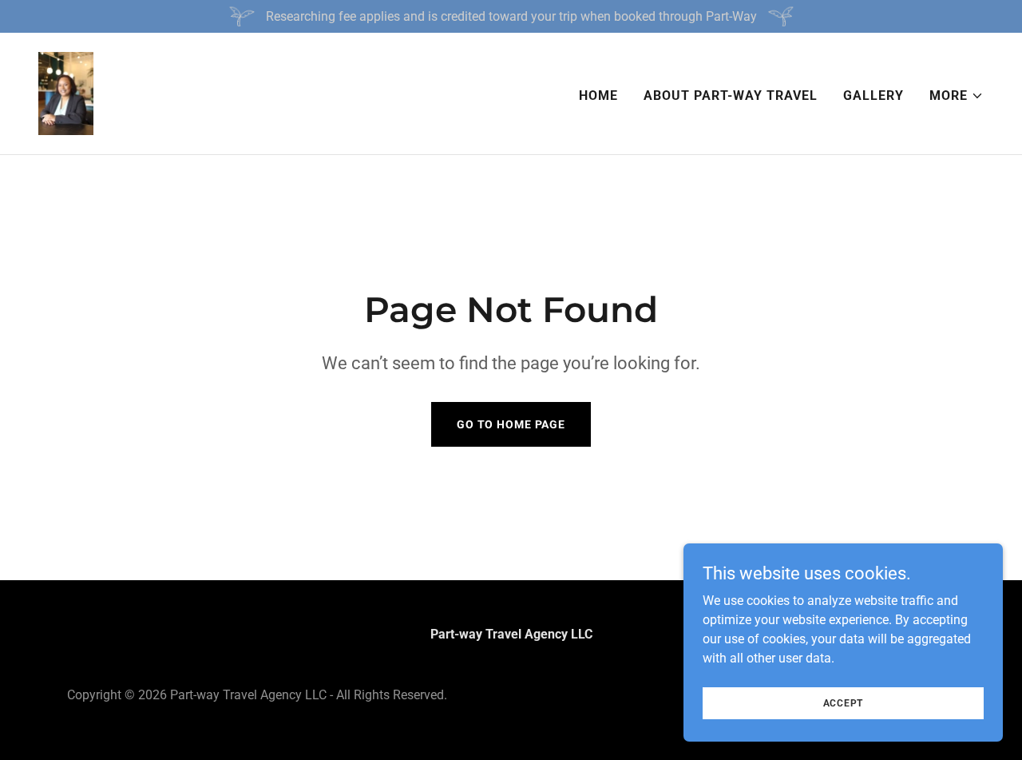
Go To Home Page (511, 424)
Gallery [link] (873, 95)
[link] (65, 92)
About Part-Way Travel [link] (731, 95)
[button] (956, 95)
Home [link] (598, 95)
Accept (843, 702)
